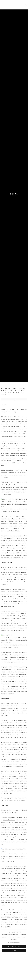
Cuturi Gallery (7, 5)
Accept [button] (14, 950)
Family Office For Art (9, 820)
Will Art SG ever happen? (16, 616)
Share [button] (4, 404)
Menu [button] (25, 5)
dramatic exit (8, 732)
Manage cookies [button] (14, 942)
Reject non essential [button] (14, 946)
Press (14, 194)
